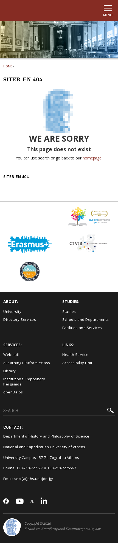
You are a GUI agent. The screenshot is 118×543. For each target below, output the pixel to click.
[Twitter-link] (32, 501)
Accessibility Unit (77, 362)
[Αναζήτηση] (110, 411)
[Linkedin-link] (44, 501)
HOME (7, 66)
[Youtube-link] (20, 501)
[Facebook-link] (6, 502)
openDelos (13, 392)
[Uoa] (12, 527)
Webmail (11, 354)
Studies (69, 311)
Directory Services (19, 319)
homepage (92, 158)
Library (9, 370)
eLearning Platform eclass (26, 362)
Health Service (75, 354)
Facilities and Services (82, 327)
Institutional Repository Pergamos (24, 381)
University (12, 311)
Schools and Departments (85, 319)
